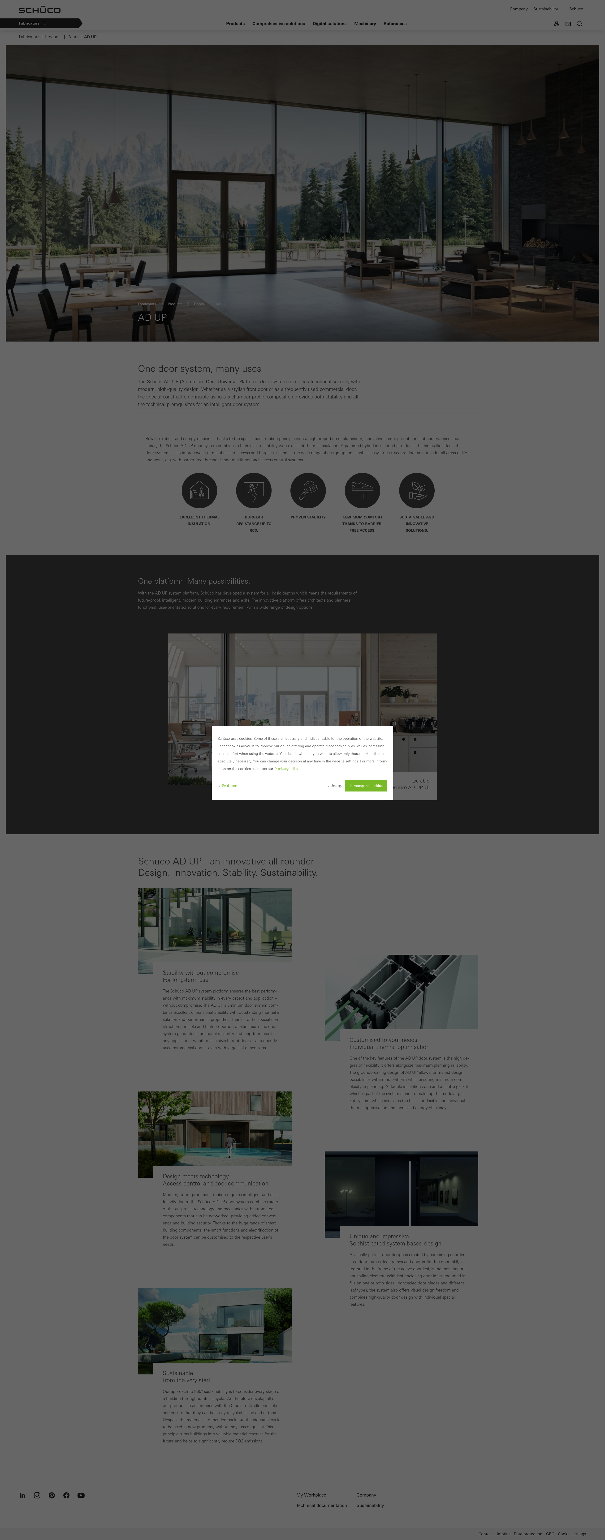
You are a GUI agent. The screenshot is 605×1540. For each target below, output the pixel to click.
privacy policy (288, 769)
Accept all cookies (368, 786)
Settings (336, 785)
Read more (229, 785)
